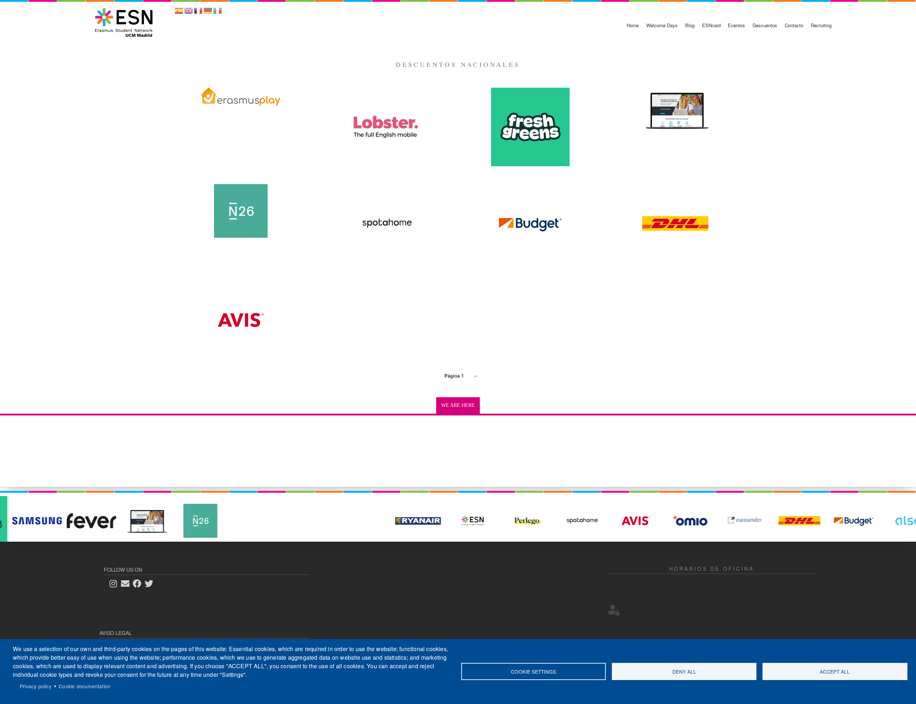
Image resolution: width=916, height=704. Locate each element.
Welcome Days (662, 25)
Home (633, 25)
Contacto (794, 25)
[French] (198, 13)
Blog (690, 25)
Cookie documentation (85, 686)
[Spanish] (179, 13)
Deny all (684, 671)
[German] (208, 13)
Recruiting (821, 25)
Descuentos (764, 25)
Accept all (835, 671)
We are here (458, 405)
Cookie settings (533, 671)
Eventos (736, 25)
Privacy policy (36, 686)
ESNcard (711, 25)
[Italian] (217, 13)
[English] (188, 13)
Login (614, 609)
